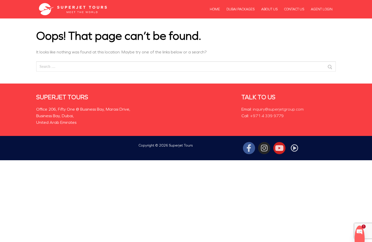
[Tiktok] (294, 148)
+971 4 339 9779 (267, 115)
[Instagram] (264, 148)
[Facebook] (249, 148)
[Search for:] (186, 67)
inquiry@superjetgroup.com (278, 109)
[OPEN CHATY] (360, 231)
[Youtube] (279, 148)
